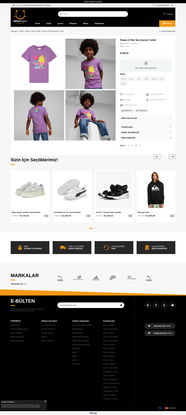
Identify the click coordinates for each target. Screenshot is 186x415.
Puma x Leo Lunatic (110, 368)
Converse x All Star (110, 399)
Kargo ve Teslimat (17, 341)
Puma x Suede (108, 375)
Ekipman (73, 23)
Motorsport (76, 348)
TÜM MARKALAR (17, 284)
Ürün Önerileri (128, 138)
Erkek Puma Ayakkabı (80, 341)
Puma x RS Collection (111, 383)
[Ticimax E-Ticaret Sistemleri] (93, 413)
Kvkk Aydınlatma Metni (19, 329)
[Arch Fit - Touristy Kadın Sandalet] (114, 189)
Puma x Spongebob (110, 341)
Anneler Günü (77, 333)
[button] (91, 228)
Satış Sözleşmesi (17, 337)
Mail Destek (48, 333)
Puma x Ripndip (109, 364)
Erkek (37, 23)
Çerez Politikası (16, 333)
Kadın (48, 23)
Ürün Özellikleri (129, 118)
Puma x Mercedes (110, 329)
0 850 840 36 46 (49, 325)
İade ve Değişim (48, 341)
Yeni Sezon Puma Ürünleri (82, 325)
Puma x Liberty (109, 356)
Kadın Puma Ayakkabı (80, 337)
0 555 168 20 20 (49, 329)
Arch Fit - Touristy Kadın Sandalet (108, 212)
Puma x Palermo (109, 348)
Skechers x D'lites (110, 387)
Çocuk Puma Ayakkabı (80, 344)
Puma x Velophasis (110, 379)
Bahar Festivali (77, 329)
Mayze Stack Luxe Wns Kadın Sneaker (26, 212)
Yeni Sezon (76, 364)
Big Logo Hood (143, 212)
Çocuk (60, 23)
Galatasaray (99, 23)
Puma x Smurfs (109, 344)
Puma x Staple (108, 360)
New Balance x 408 (110, 391)
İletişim (44, 337)
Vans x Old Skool (109, 395)
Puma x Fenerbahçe (110, 337)
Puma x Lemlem (109, 352)
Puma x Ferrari (108, 333)
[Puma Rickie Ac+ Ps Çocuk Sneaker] (72, 189)
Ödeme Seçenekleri (130, 132)
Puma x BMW (108, 325)
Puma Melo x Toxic (110, 372)
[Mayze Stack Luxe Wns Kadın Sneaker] (30, 189)
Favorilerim (169, 14)
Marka (85, 23)
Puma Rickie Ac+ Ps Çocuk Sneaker (67, 212)
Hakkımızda (15, 325)
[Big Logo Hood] (156, 189)
